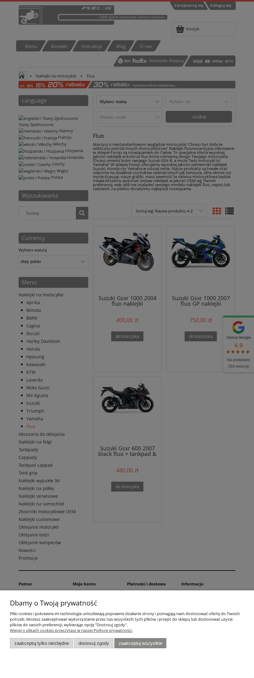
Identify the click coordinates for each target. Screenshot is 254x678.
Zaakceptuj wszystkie (140, 643)
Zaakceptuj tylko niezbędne (41, 643)
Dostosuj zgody (93, 643)
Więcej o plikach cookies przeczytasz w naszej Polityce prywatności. (71, 630)
